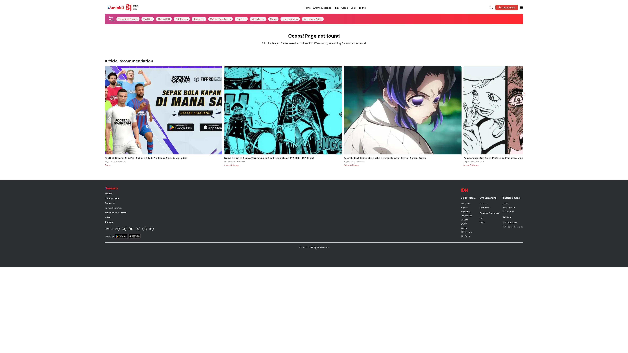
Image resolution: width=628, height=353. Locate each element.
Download (109, 236)
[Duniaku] (123, 7)
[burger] (521, 7)
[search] (491, 7)
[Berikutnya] (524, 93)
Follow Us (109, 228)
